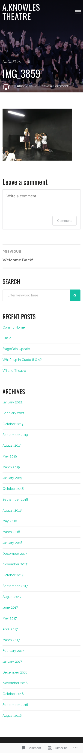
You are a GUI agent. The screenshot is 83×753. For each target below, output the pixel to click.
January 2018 (12, 543)
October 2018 (13, 489)
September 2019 (15, 435)
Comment (64, 221)
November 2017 (15, 564)
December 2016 (15, 672)
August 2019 (12, 445)
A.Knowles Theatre (21, 11)
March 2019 (11, 467)
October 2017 (13, 575)
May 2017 (10, 618)
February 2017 (13, 650)
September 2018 (15, 499)
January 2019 (12, 478)
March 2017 (11, 640)
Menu (78, 11)
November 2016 (15, 683)
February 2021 (13, 413)
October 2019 (13, 424)
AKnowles (25, 86)
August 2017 (12, 597)
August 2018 (12, 510)
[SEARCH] (75, 295)
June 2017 (10, 607)
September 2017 (15, 586)
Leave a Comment (54, 86)
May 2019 (10, 456)
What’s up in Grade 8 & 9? (22, 360)
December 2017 (15, 553)
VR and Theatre (14, 370)
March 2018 (11, 532)
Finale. (7, 338)
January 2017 (12, 661)
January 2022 (13, 402)
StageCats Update (16, 349)
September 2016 (15, 705)
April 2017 (10, 629)
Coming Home (14, 327)
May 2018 (10, 521)
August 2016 (12, 715)
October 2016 (13, 694)
